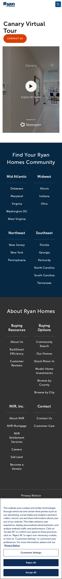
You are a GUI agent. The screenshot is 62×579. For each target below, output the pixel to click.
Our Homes (44, 353)
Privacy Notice (31, 495)
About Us (17, 341)
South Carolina (44, 275)
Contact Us (15, 38)
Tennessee (44, 282)
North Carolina (44, 267)
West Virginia (17, 218)
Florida (44, 244)
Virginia (17, 203)
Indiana (44, 196)
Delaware (17, 188)
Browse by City (44, 392)
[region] (31, 538)
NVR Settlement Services (16, 437)
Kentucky (44, 260)
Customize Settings (31, 552)
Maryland (17, 196)
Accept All (31, 572)
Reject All (31, 562)
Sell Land (17, 457)
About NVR (16, 418)
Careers (17, 449)
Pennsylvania (17, 260)
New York (17, 252)
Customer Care (44, 425)
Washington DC (17, 211)
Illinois (44, 188)
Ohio (44, 203)
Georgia (44, 252)
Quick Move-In (44, 361)
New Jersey (17, 244)
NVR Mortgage (17, 425)
